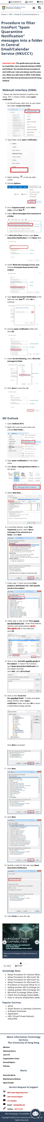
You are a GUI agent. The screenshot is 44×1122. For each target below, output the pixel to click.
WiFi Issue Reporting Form (17, 1093)
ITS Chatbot (12, 1101)
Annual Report (9, 1062)
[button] (34, 8)
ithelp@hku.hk (19, 1105)
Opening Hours (9, 1051)
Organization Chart (11, 1058)
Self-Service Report (15, 1097)
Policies (6, 1066)
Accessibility (24, 1114)
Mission (6, 1047)
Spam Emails (8, 1083)
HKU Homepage (11, 1114)
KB (10, 14)
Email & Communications (25, 14)
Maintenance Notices (12, 1079)
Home (4, 14)
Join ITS (6, 1055)
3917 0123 (19, 1109)
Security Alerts (9, 1075)
